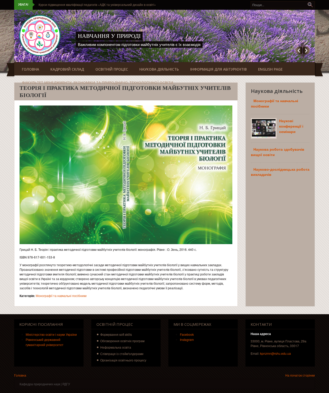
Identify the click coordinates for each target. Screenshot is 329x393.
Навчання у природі (109, 36)
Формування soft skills (116, 334)
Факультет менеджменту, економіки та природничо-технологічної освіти (97, 82)
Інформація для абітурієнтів (218, 69)
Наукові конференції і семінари (291, 126)
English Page (270, 69)
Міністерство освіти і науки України (51, 334)
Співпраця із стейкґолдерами (121, 353)
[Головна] (39, 35)
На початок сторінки (300, 375)
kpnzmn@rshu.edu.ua (275, 353)
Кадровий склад (67, 69)
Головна (30, 69)
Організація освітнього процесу (123, 360)
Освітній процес (111, 69)
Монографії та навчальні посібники (61, 295)
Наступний (306, 50)
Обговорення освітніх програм (122, 341)
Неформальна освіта (115, 347)
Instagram (187, 339)
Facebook (187, 334)
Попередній (299, 50)
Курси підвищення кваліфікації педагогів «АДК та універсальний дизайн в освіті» (97, 4)
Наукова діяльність (159, 69)
